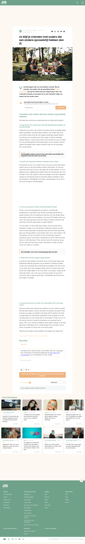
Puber (46, 508)
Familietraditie (27, 510)
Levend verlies (27, 502)
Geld (66, 494)
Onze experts (6, 508)
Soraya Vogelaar (26, 30)
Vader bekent (27, 500)
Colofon (5, 497)
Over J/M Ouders (7, 494)
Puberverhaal (27, 508)
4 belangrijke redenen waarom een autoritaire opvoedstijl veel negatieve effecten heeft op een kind (42, 155)
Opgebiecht (27, 494)
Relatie (67, 500)
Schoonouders (28, 513)
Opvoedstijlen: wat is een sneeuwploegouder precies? (39, 252)
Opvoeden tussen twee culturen (30, 516)
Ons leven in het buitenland (31, 505)
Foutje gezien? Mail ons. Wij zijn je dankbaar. (33, 336)
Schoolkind (47, 505)
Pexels (70, 82)
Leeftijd (47, 492)
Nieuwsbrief (6, 502)
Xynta (81, 539)
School (67, 502)
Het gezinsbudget (28, 497)
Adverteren (6, 505)
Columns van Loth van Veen (31, 525)
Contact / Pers (7, 500)
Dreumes (47, 497)
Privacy (26, 534)
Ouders (35, 30)
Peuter (46, 500)
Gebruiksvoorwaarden (29, 531)
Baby (46, 494)
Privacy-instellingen (50, 528)
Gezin (66, 497)
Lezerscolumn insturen (10, 528)
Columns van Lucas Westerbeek (29, 521)
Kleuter (46, 502)
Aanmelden (61, 107)
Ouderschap (68, 492)
